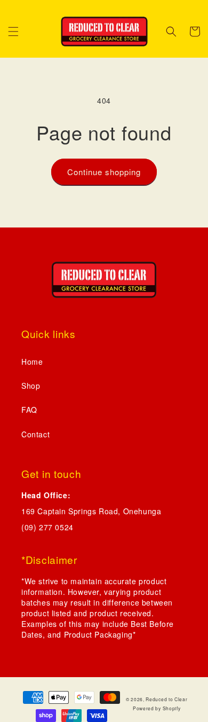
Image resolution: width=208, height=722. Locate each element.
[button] (13, 31)
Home (32, 361)
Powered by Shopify (157, 708)
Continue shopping (104, 171)
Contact (35, 434)
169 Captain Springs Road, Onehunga (91, 511)
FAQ (29, 409)
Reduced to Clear (166, 699)
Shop (30, 385)
